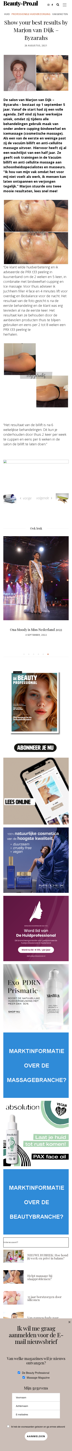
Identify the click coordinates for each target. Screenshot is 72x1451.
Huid (7, 14)
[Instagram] (49, 4)
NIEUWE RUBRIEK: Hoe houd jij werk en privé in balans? (47, 1256)
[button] (24, 654)
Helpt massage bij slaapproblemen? (39, 1277)
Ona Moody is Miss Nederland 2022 (36, 629)
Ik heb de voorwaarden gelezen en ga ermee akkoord (38, 1426)
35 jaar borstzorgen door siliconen (44, 1298)
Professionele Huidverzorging (31, 14)
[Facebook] (53, 4)
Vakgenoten (60, 14)
